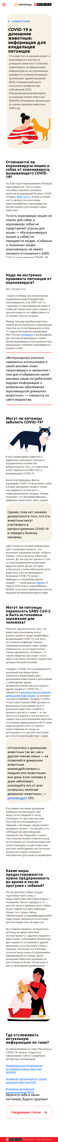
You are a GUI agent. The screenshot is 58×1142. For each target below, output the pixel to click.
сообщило (27, 334)
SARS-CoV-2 (24, 196)
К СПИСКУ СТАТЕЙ (21, 21)
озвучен (40, 582)
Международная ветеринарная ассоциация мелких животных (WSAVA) (24, 1069)
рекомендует (17, 798)
